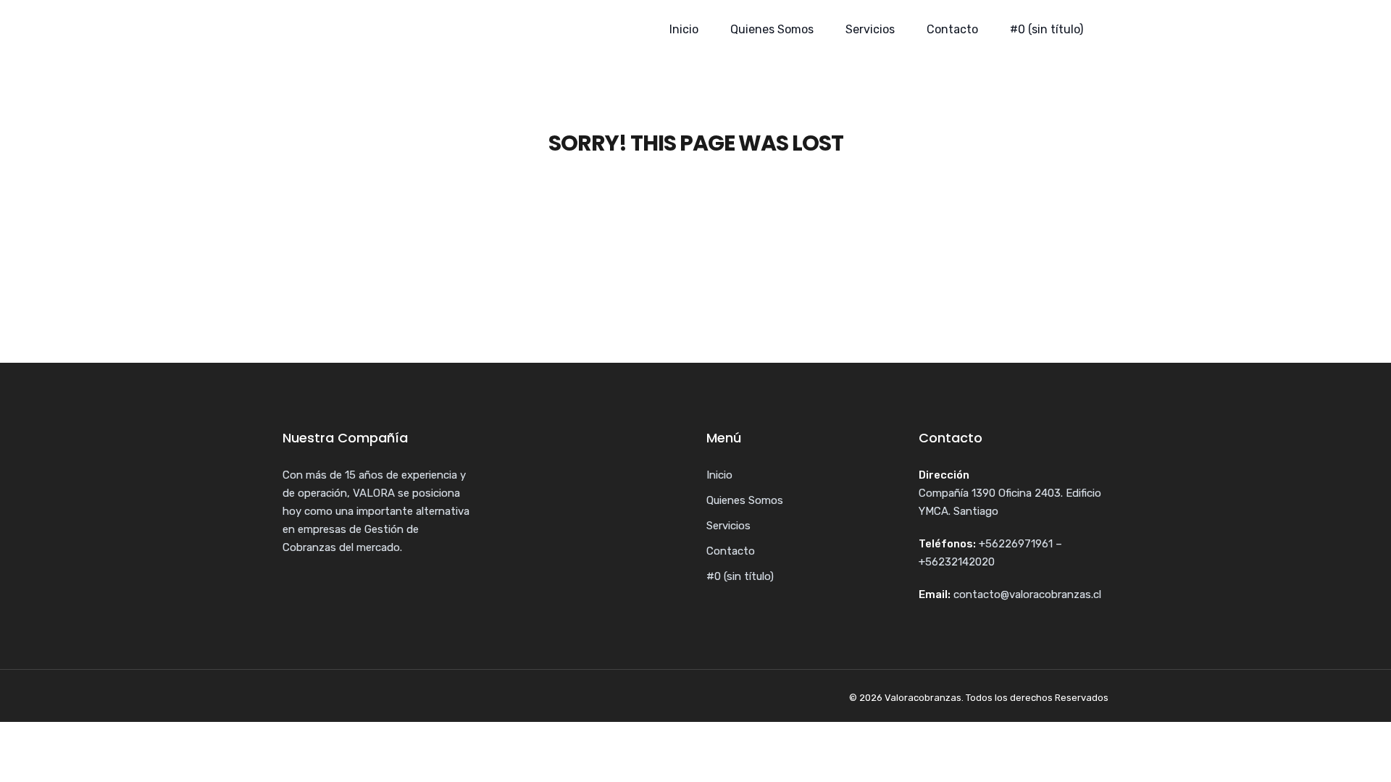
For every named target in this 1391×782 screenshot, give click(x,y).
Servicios (870, 29)
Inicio (683, 29)
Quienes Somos (772, 29)
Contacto (952, 29)
